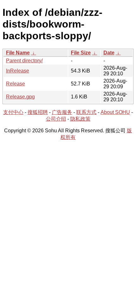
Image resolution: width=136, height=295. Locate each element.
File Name (18, 52)
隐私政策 (80, 119)
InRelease (17, 70)
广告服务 (62, 112)
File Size (81, 52)
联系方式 (86, 112)
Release (15, 83)
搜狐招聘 (38, 112)
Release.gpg (20, 96)
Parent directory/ (24, 60)
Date (108, 52)
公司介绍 (56, 119)
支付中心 (13, 112)
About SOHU (115, 112)
